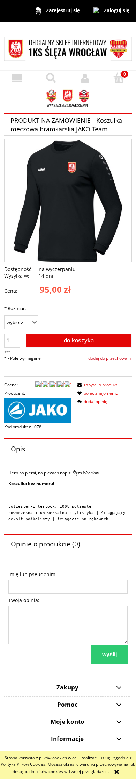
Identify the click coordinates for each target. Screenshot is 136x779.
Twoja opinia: (23, 600)
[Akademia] (68, 98)
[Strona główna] (68, 45)
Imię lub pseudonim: (32, 574)
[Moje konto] (85, 78)
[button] (17, 78)
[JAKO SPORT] (37, 410)
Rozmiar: (15, 308)
